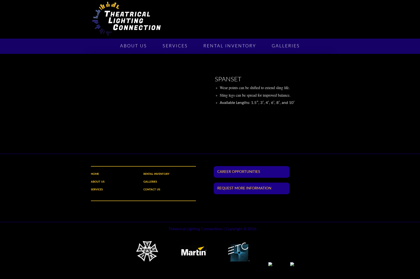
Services (175, 46)
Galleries (286, 46)
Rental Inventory (229, 46)
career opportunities (238, 172)
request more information (244, 188)
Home (95, 174)
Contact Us (151, 189)
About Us (133, 46)
